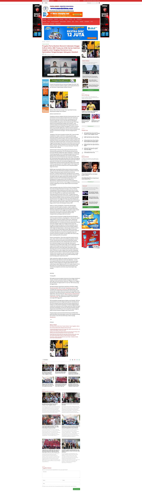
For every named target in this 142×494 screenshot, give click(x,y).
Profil (92, 21)
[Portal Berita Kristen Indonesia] (58, 8)
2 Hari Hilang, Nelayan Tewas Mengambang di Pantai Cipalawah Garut (90, 179)
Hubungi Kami (50, 19)
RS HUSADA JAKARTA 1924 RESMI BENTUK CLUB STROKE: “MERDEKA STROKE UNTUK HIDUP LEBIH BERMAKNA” (64, 337)
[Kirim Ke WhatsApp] (79, 360)
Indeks (46, 2)
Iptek (73, 21)
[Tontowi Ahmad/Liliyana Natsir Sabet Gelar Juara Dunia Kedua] (95, 116)
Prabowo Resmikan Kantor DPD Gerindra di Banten (94, 86)
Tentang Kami (79, 19)
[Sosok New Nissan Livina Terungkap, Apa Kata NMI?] (85, 198)
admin (45, 54)
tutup (40, 4)
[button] (97, 3)
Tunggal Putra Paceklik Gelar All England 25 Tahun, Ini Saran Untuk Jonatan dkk (90, 112)
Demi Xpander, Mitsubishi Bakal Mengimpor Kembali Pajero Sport (94, 193)
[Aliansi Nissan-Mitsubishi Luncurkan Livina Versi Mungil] (85, 203)
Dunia (49, 21)
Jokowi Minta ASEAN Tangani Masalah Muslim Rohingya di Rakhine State (94, 81)
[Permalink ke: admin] (43, 54)
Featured (43, 44)
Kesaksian (56, 19)
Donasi (66, 19)
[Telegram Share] (77, 360)
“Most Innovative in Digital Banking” (72, 293)
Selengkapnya (90, 90)
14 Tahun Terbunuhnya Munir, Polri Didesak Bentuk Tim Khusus (89, 175)
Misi (74, 19)
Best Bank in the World (62, 289)
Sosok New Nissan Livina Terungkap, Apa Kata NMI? (94, 198)
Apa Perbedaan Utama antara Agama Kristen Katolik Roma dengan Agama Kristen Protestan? (91, 141)
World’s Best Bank (54, 288)
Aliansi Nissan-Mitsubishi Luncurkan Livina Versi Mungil (93, 203)
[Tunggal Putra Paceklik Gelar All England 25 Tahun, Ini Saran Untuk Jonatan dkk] (91, 105)
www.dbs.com (52, 317)
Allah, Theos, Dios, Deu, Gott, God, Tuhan (91, 137)
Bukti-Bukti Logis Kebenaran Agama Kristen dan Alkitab (91, 149)
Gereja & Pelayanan (55, 21)
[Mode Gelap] (99, 3)
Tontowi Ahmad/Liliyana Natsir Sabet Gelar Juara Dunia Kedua (95, 120)
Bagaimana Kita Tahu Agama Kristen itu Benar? (91, 145)
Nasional (70, 19)
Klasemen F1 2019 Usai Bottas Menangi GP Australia (86, 121)
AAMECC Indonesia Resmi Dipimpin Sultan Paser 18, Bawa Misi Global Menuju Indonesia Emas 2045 (68, 0)
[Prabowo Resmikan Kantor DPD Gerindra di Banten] (85, 86)
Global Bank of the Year (71, 288)
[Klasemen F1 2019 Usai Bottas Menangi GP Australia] (86, 117)
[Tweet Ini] (72, 360)
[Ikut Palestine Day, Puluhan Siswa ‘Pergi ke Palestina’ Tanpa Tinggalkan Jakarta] (48, 367)
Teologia (81, 21)
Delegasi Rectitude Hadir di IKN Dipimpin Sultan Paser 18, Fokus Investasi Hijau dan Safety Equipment (90, 77)
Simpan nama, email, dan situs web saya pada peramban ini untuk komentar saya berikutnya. (59, 486)
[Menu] (43, 3)
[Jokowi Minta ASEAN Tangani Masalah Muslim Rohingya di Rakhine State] (85, 81)
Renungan (61, 19)
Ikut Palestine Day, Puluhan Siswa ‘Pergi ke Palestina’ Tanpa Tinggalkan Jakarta (64, 326)
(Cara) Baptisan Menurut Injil (89, 152)
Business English (46, 23)
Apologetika (87, 21)
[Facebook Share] (70, 360)
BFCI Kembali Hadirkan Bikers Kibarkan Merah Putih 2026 (60, 327)
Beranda (44, 19)
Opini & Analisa (63, 21)
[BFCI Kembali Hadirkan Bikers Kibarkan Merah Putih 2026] (61, 367)
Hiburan (76, 21)
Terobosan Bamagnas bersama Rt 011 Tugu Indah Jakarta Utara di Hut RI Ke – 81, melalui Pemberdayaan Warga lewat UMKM (65, 330)
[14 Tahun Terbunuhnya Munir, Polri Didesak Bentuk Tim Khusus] (91, 167)
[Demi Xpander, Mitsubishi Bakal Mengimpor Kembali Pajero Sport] (85, 193)
